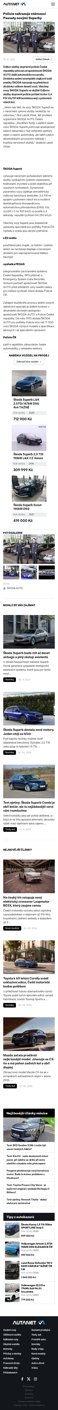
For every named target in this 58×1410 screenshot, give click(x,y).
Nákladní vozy (10, 1339)
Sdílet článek (42, 59)
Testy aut (10, 829)
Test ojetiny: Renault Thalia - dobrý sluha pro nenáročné (27, 1201)
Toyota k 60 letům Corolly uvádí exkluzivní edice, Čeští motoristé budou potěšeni (26, 982)
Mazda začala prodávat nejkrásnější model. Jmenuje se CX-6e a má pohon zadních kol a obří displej (29, 1061)
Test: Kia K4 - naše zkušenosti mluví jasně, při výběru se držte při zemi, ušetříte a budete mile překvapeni (27, 1160)
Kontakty (29, 1394)
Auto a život (37, 1363)
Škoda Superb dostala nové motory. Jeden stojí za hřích (28, 732)
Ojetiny (35, 1358)
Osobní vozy (9, 1330)
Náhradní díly (10, 1368)
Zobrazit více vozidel (27, 361)
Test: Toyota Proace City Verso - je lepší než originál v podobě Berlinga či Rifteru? (28, 1189)
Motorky (7, 1349)
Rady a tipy (37, 1349)
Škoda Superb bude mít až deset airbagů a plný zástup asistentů (26, 655)
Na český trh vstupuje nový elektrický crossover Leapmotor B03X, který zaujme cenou (26, 901)
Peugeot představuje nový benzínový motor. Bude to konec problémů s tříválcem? (28, 1174)
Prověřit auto (38, 1339)
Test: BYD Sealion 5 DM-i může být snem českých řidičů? (31, 1135)
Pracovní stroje (11, 1363)
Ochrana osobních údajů (29, 1401)
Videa (34, 1368)
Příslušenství (10, 1372)
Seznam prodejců (40, 1330)
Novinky (9, 679)
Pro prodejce (29, 1386)
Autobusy (8, 1358)
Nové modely (12, 928)
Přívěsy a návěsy (12, 1353)
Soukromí (29, 1398)
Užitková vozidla (12, 1334)
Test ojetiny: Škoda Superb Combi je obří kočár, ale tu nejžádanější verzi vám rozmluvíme (29, 806)
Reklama (29, 1390)
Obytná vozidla (11, 1344)
